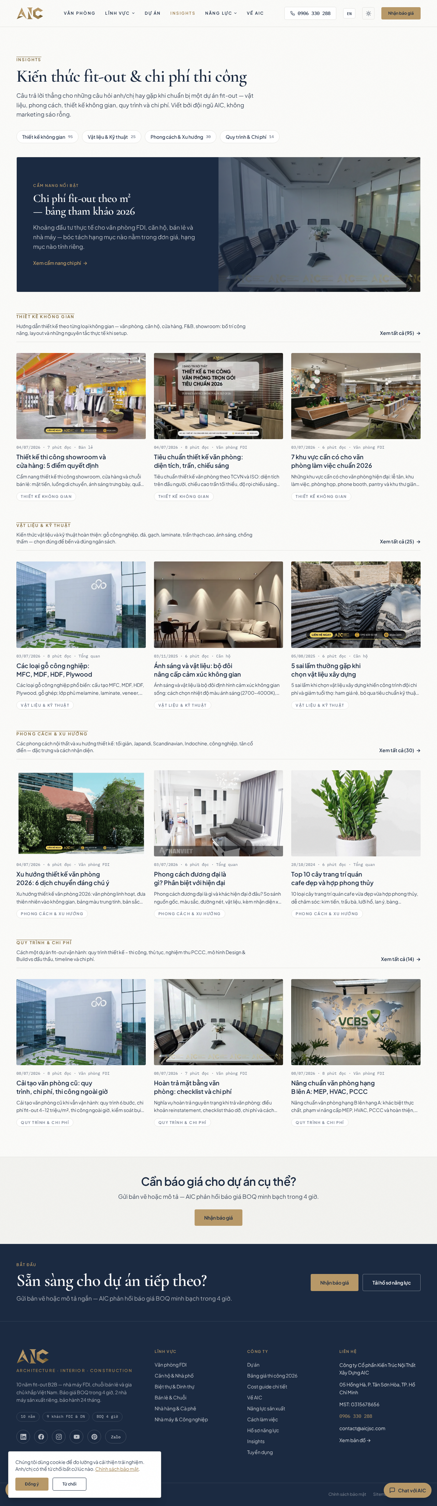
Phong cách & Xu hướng (181, 137)
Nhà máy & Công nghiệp (181, 1419)
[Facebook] (41, 1436)
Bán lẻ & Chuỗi (170, 1397)
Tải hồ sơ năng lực (391, 1282)
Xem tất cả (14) (397, 959)
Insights (182, 13)
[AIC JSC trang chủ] (29, 13)
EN (349, 13)
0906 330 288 (314, 13)
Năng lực (218, 13)
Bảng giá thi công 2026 (272, 1375)
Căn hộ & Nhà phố (174, 1375)
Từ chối (69, 1484)
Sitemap (381, 1494)
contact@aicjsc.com (362, 1428)
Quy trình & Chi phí (250, 137)
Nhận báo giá (401, 13)
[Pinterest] (94, 1436)
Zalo (116, 1436)
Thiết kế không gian (47, 137)
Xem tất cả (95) (397, 333)
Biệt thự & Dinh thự (174, 1386)
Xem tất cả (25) (397, 541)
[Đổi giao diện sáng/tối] (368, 13)
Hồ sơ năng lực (263, 1430)
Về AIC (255, 13)
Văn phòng (80, 13)
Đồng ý (32, 1484)
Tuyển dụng (260, 1452)
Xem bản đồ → (355, 1440)
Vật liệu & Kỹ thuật (112, 137)
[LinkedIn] (23, 1436)
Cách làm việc (262, 1419)
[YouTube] (76, 1436)
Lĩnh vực (117, 13)
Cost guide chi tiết (267, 1386)
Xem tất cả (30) (396, 750)
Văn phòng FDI (171, 1364)
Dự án (153, 13)
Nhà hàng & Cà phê (175, 1408)
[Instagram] (59, 1436)
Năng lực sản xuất (266, 1408)
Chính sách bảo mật (347, 1494)
